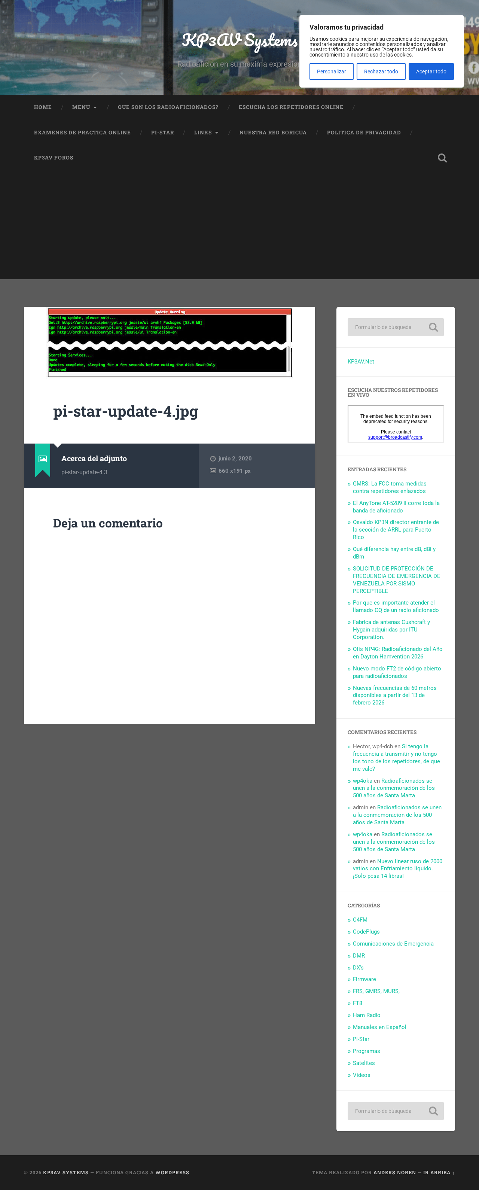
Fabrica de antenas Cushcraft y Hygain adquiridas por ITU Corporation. (391, 629)
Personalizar (331, 71)
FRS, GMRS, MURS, (376, 991)
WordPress (172, 1172)
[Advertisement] (239, 226)
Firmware (364, 979)
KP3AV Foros (53, 157)
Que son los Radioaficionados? (168, 107)
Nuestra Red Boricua (273, 132)
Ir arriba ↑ (439, 1172)
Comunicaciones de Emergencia (393, 943)
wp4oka (362, 780)
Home (43, 107)
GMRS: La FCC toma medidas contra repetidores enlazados (390, 487)
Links (203, 132)
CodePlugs (366, 931)
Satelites (364, 1063)
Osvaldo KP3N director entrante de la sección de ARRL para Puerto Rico (396, 530)
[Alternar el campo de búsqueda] (442, 158)
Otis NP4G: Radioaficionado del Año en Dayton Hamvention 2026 (398, 653)
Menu (81, 107)
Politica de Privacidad (364, 132)
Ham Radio (367, 1015)
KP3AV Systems (240, 39)
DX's (358, 967)
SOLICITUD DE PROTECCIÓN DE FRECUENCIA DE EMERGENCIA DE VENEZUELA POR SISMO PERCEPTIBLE (396, 579)
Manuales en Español (379, 1027)
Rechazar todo (381, 71)
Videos (361, 1075)
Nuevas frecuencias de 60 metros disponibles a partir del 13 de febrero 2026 (395, 695)
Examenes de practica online (82, 132)
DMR (359, 955)
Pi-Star (162, 132)
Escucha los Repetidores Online (291, 107)
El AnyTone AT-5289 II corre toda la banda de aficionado (396, 507)
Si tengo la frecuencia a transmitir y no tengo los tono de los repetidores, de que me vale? (396, 757)
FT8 (357, 1003)
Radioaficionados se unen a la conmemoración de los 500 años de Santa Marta (394, 788)
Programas (366, 1051)
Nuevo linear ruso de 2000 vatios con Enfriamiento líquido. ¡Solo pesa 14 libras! (397, 869)
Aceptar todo (431, 71)
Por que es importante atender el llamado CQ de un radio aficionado (396, 606)
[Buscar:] (396, 327)
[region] (381, 51)
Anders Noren (394, 1172)
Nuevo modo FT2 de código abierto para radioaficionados (397, 672)
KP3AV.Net (361, 361)
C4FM (360, 919)
